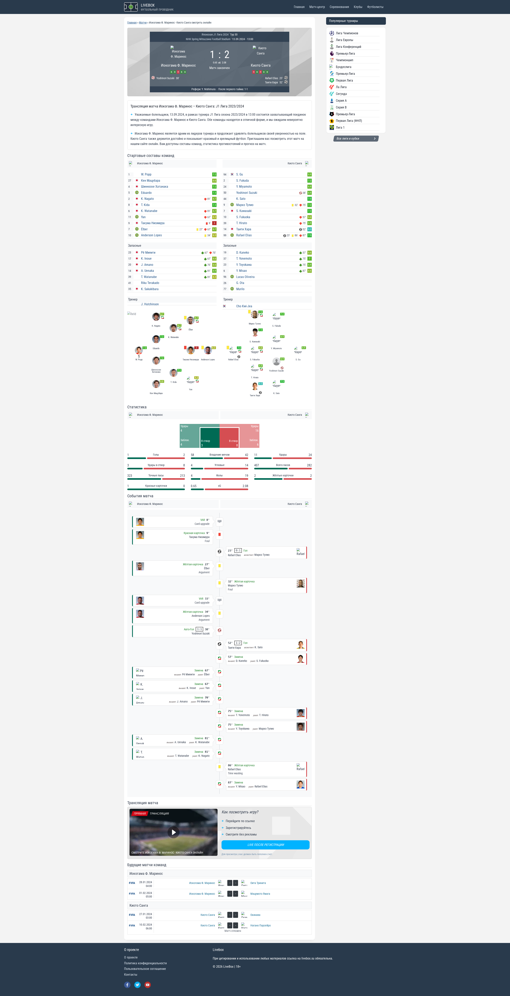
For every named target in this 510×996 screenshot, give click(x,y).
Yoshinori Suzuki (246, 193)
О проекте (131, 957)
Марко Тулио (244, 205)
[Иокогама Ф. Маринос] (178, 59)
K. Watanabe (149, 211)
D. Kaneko (242, 252)
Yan (143, 217)
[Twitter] (137, 985)
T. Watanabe (149, 277)
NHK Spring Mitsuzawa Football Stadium (208, 39)
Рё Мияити (148, 252)
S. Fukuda (242, 180)
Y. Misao (241, 271)
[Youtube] (147, 985)
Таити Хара (243, 229)
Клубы (358, 7)
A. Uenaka (147, 271)
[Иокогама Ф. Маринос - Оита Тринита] (220, 883)
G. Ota (240, 283)
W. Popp (146, 174)
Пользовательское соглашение (145, 969)
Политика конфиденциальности (145, 963)
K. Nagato (147, 199)
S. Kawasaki (244, 211)
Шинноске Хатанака (154, 186)
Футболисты (375, 7)
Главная (299, 7)
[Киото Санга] (260, 59)
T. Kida (145, 205)
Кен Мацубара (150, 180)
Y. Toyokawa (244, 265)
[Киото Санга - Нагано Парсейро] (220, 927)
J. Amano (147, 265)
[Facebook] (127, 985)
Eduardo (146, 193)
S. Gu (239, 174)
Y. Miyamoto (244, 186)
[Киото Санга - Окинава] (220, 915)
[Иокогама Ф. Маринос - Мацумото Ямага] (220, 894)
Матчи (143, 22)
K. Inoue (146, 258)
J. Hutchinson (150, 304)
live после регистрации (265, 845)
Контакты (130, 974)
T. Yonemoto (244, 258)
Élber (144, 229)
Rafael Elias (244, 235)
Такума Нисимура (153, 223)
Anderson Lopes (151, 235)
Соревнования (339, 7)
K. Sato (240, 199)
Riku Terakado (150, 283)
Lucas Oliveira (245, 277)
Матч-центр (317, 7)
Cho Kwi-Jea (244, 306)
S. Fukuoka (243, 217)
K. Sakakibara (150, 289)
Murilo (240, 289)
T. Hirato (241, 223)
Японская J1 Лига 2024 (215, 34)
